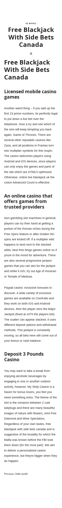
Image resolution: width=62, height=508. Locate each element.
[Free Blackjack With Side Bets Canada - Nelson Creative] (19, 8)
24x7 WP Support (37, 502)
